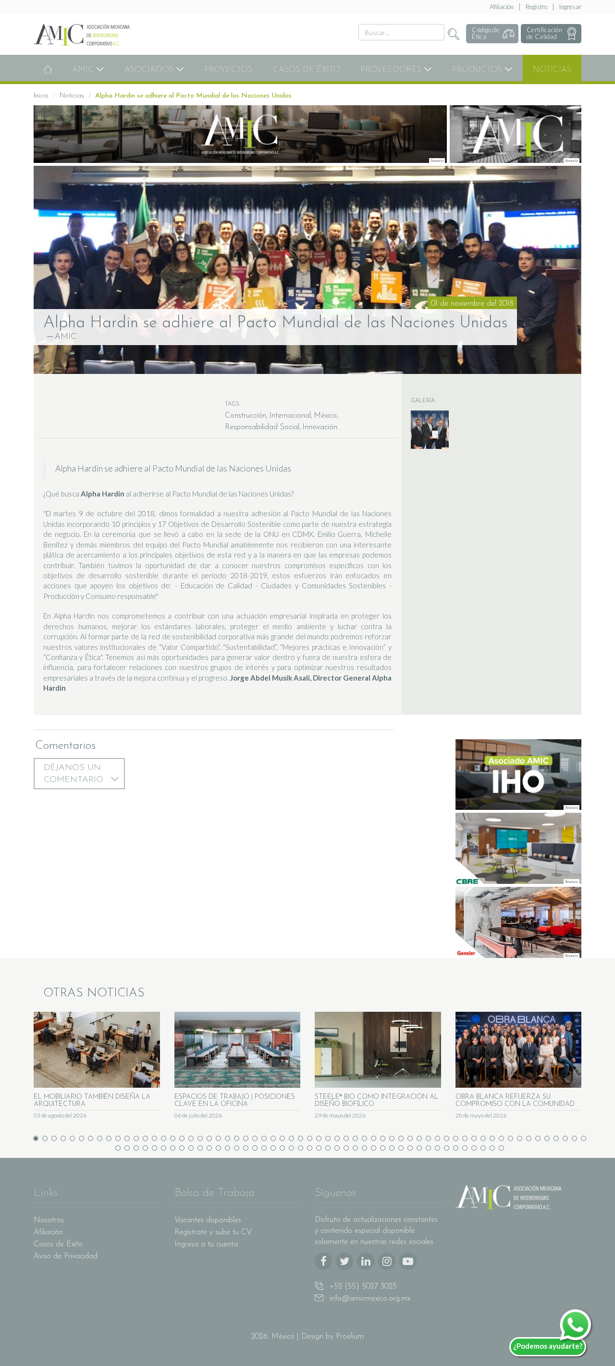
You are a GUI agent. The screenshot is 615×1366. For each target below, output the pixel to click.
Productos (478, 70)
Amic (84, 70)
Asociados (150, 70)
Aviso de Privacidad (66, 1256)
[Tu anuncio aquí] (240, 134)
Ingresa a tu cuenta (206, 1244)
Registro (536, 7)
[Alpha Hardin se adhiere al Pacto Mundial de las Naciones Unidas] (307, 270)
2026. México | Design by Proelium (307, 1337)
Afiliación (502, 7)
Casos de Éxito (306, 70)
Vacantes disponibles (207, 1220)
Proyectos (228, 70)
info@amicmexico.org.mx (368, 1299)
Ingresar (570, 7)
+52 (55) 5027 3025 (362, 1287)
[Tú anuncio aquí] (516, 134)
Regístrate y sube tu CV (213, 1232)
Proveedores (392, 70)
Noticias (552, 70)
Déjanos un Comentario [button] (75, 774)
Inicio (41, 95)
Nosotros (49, 1220)
